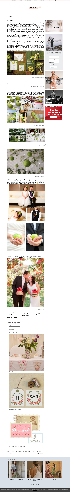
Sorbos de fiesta (13, 332)
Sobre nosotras (13, 0)
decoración (24, 451)
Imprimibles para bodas (15, 409)
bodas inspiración (18, 451)
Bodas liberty (12, 371)
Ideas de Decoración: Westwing (17, 446)
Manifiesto (20, 0)
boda (14, 451)
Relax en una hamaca (14, 326)
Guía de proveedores (28, 0)
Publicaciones (42, 0)
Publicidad (35, 0)
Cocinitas (11, 329)
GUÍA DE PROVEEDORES (55, 14)
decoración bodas (30, 451)
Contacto (48, 0)
